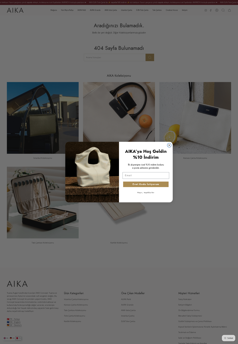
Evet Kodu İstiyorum (146, 184)
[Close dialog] (169, 145)
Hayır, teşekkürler (145, 192)
